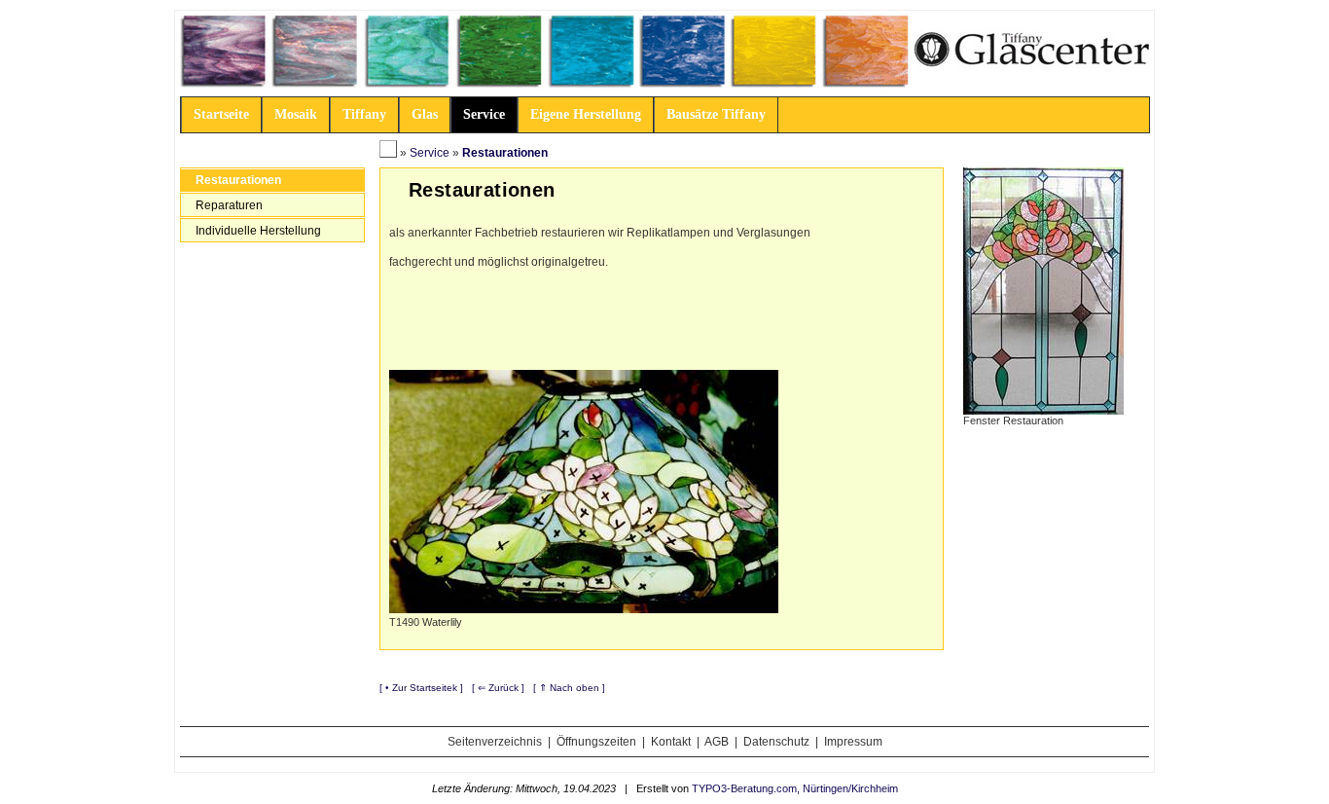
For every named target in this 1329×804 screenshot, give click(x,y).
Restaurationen (238, 180)
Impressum (853, 742)
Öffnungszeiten (596, 742)
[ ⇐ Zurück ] (498, 687)
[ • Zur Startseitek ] (421, 687)
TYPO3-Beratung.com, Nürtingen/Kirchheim (795, 788)
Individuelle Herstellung (258, 231)
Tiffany (364, 114)
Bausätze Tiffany (716, 114)
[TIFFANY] (388, 153)
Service (484, 114)
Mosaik (295, 114)
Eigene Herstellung (585, 114)
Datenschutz (776, 742)
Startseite (221, 114)
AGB (716, 742)
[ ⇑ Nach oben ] (569, 687)
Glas (425, 114)
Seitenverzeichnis (495, 742)
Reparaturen (229, 205)
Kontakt (671, 742)
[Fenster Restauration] (1043, 291)
